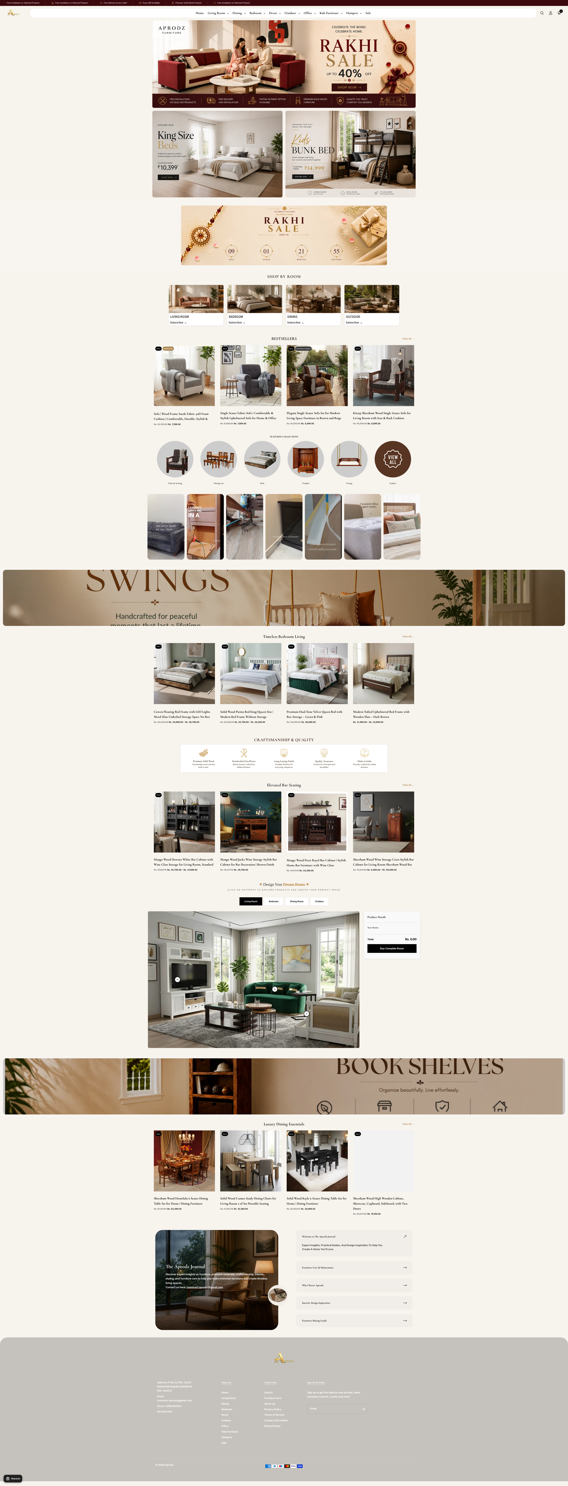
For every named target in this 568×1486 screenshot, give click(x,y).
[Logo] (16, 13)
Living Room (216, 13)
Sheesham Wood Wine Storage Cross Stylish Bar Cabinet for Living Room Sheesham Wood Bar (383, 862)
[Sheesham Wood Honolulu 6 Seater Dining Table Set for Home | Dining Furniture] (184, 1160)
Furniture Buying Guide (314, 1320)
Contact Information (276, 1420)
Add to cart (184, 397)
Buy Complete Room (392, 948)
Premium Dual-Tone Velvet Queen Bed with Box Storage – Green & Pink (314, 714)
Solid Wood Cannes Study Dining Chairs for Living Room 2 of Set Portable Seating (248, 1200)
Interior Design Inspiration (316, 1302)
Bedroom (256, 13)
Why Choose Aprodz (312, 1285)
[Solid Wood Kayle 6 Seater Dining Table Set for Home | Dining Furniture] (317, 1160)
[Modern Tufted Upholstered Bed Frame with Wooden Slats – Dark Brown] (383, 673)
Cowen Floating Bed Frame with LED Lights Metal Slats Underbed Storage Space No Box (182, 714)
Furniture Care (272, 1398)
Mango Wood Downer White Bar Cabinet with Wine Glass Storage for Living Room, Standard (183, 862)
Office (308, 13)
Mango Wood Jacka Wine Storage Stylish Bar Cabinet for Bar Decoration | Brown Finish (248, 862)
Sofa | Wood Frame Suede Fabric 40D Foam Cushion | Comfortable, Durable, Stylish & (181, 416)
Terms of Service (274, 1414)
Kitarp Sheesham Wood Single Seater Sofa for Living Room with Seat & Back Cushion (382, 415)
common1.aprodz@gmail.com (205, 1287)
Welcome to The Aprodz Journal (318, 1236)
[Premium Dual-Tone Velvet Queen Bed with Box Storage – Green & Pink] (317, 673)
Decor (273, 13)
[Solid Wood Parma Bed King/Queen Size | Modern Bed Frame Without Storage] (250, 673)
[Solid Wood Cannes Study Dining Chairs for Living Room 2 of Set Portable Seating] (250, 1160)
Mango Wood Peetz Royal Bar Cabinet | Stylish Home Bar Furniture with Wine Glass (316, 862)
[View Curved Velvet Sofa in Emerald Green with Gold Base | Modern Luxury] (275, 989)
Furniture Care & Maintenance (318, 1267)
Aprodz (169, 1464)
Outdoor (290, 13)
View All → (408, 338)
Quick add (184, 695)
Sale (368, 13)
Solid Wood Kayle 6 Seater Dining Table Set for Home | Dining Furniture (317, 1200)
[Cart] (559, 13)
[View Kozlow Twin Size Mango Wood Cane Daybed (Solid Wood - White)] (307, 1014)
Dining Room (297, 901)
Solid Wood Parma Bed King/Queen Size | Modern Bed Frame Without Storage (246, 714)
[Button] (542, 13)
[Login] (551, 13)
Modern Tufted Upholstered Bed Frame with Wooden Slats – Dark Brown (381, 714)
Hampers (352, 13)
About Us (269, 1403)
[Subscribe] (363, 1409)
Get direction (164, 1411)
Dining (237, 13)
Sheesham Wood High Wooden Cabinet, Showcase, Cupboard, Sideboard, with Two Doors (380, 1203)
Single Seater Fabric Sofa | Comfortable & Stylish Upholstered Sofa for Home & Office (248, 415)
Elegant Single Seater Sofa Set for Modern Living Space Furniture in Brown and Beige (314, 415)
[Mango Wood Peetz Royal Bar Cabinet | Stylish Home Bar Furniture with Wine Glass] (317, 822)
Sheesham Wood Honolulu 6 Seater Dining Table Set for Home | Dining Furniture (181, 1200)
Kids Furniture (329, 13)
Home (200, 13)
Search (268, 1392)
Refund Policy (272, 1426)
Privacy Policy (272, 1409)
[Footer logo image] (284, 1359)
